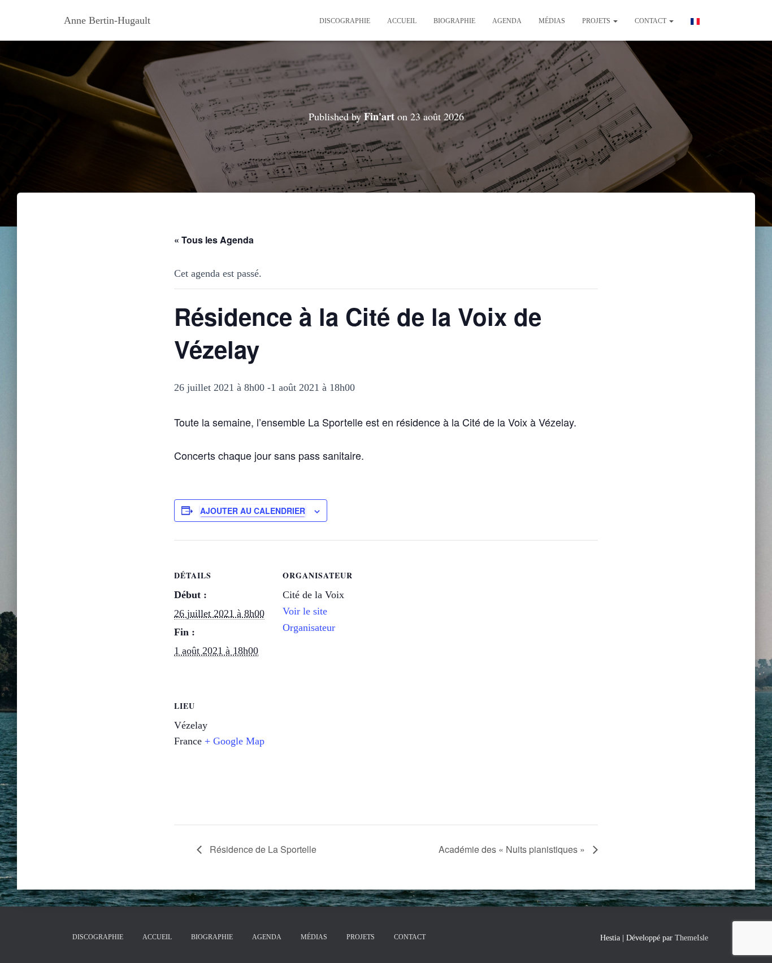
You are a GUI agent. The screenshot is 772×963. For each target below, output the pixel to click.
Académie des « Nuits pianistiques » (513, 849)
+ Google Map (234, 741)
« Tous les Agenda (214, 239)
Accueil (402, 21)
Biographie (454, 21)
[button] (615, 21)
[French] (695, 20)
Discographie (344, 21)
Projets (597, 21)
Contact (651, 21)
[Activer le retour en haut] (749, 940)
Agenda (507, 21)
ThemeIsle (691, 938)
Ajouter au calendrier (252, 510)
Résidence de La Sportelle (261, 849)
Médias (552, 21)
